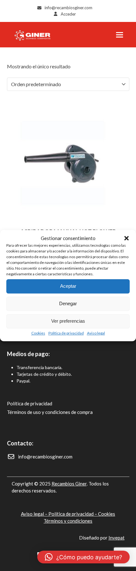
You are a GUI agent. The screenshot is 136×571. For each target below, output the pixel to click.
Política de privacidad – (73, 514)
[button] (126, 238)
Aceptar (68, 286)
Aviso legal (96, 333)
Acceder (68, 14)
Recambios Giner (69, 483)
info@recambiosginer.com (68, 7)
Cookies (38, 333)
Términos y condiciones (68, 521)
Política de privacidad (66, 333)
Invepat (116, 537)
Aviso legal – (34, 514)
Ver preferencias (68, 321)
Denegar (68, 303)
